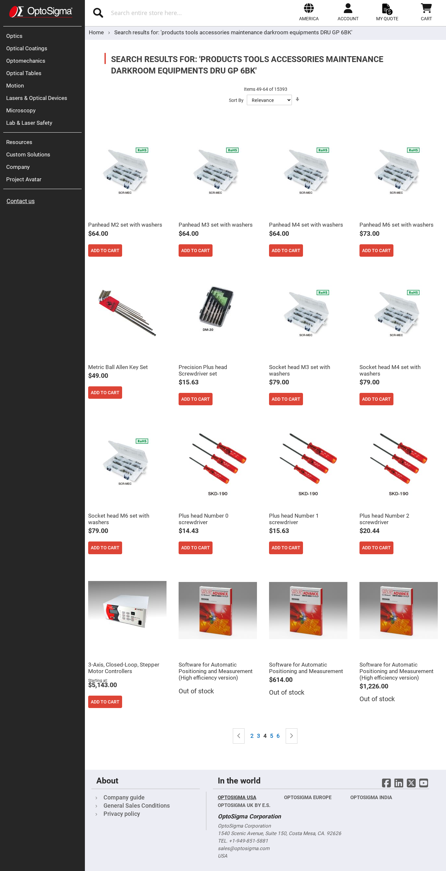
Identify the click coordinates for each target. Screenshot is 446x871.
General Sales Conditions (137, 805)
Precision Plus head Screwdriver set (203, 370)
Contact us (21, 201)
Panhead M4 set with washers (306, 224)
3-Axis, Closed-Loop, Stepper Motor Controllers (123, 667)
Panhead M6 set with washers (396, 224)
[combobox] (156, 13)
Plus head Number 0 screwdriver (204, 518)
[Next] (291, 736)
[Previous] (239, 736)
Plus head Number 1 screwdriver (294, 518)
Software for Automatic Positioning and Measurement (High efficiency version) (216, 671)
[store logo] (41, 11)
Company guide (124, 797)
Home (97, 32)
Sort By (236, 100)
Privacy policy (122, 813)
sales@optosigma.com (243, 848)
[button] (309, 12)
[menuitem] (44, 36)
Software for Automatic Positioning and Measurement (306, 667)
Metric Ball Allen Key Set (118, 367)
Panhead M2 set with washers (125, 224)
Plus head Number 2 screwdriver (384, 518)
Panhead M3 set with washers (216, 224)
